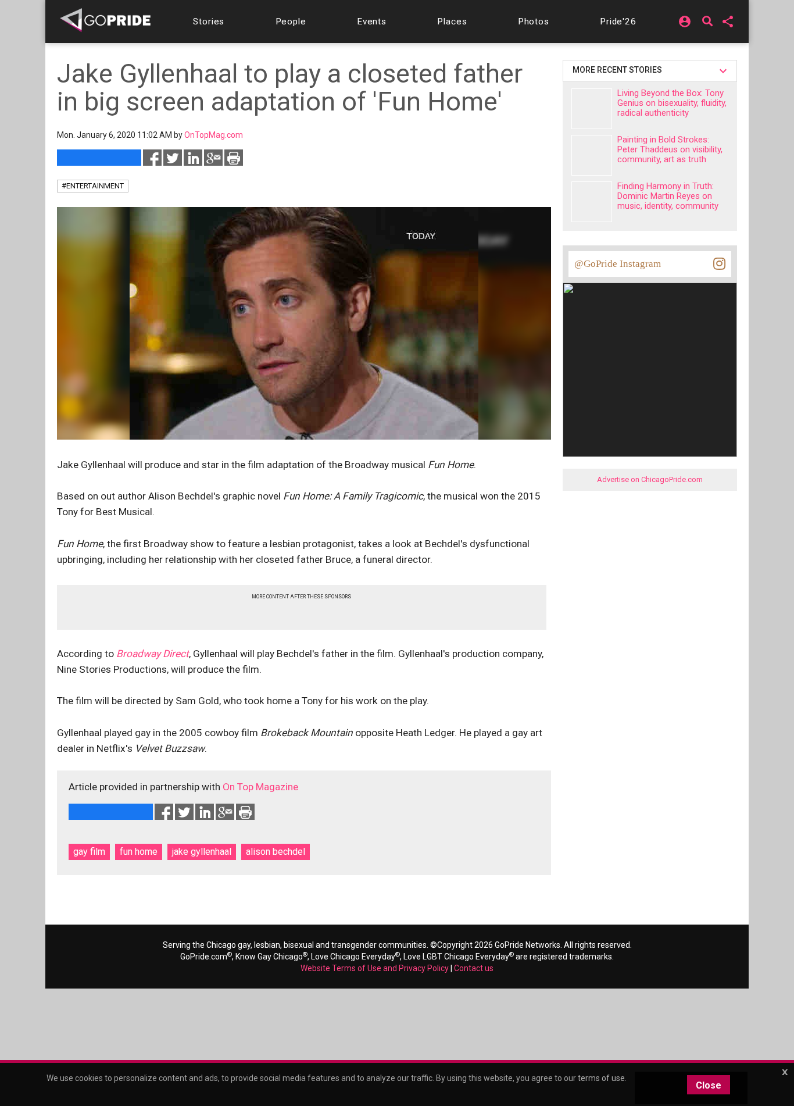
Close (708, 1085)
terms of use (601, 1078)
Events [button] (372, 21)
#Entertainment (93, 185)
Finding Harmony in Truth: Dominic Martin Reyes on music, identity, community (667, 196)
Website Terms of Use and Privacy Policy (375, 968)
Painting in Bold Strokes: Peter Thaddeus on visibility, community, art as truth (670, 149)
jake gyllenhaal (201, 851)
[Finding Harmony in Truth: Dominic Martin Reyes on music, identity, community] (591, 201)
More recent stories (619, 69)
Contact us (473, 968)
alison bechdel (275, 851)
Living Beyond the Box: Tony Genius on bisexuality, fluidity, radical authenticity (672, 103)
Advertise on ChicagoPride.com (650, 479)
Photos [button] (533, 21)
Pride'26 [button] (618, 21)
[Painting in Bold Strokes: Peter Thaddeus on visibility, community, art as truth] (591, 155)
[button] (208, 21)
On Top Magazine (260, 787)
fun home (139, 851)
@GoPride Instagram (617, 263)
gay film (89, 851)
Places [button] (452, 21)
